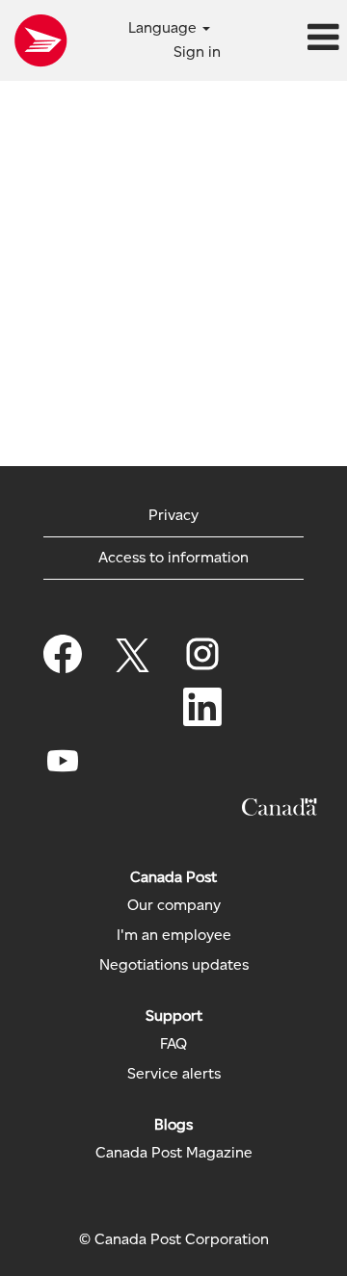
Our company (174, 905)
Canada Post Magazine (174, 1152)
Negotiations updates (174, 965)
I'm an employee (174, 935)
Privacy (173, 515)
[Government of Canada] (279, 807)
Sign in (197, 51)
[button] (289, 38)
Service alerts (174, 1073)
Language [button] (164, 27)
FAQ (173, 1044)
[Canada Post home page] (40, 40)
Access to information (173, 557)
